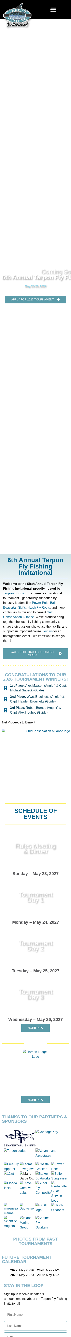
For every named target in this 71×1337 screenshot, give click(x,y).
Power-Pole (40, 602)
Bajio (53, 602)
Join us (48, 631)
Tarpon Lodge (13, 593)
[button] (53, 9)
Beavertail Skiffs (14, 607)
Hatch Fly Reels (38, 607)
